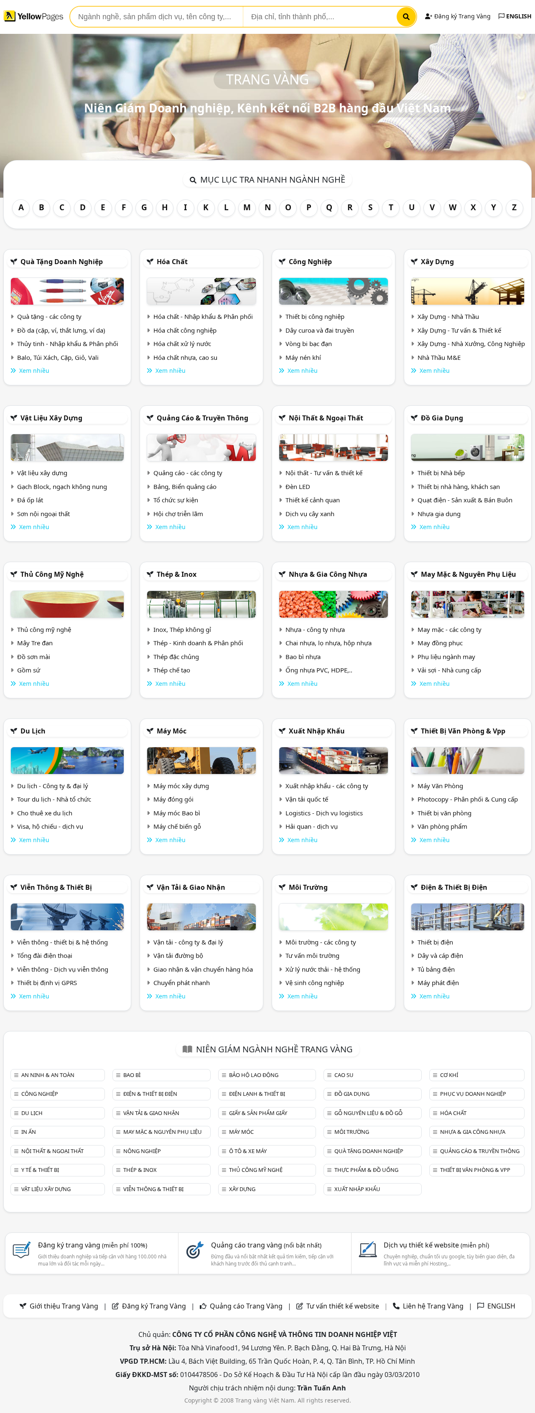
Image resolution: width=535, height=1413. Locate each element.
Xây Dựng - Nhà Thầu (448, 316)
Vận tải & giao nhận (191, 887)
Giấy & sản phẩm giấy (258, 1113)
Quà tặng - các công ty (49, 316)
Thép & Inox (176, 574)
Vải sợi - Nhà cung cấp (449, 670)
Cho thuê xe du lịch (44, 813)
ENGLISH (518, 16)
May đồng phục (440, 643)
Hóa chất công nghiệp (185, 330)
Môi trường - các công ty (320, 942)
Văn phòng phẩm (442, 826)
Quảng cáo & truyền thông (202, 418)
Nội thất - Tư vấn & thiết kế (323, 472)
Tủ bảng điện (436, 969)
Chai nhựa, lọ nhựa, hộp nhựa (328, 643)
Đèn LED (297, 486)
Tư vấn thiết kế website (343, 1306)
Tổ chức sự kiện (175, 500)
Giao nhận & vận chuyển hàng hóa (203, 969)
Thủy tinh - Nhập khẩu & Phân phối (67, 343)
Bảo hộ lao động (253, 1075)
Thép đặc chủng (176, 656)
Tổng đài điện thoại (44, 955)
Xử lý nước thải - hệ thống (322, 969)
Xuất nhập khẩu (317, 731)
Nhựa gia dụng (439, 513)
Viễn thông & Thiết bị (56, 887)
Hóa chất (172, 261)
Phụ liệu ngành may (446, 656)
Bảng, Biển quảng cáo (185, 486)
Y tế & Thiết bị (40, 1170)
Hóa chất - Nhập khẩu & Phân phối (203, 316)
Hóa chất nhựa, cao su (185, 357)
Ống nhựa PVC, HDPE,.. (318, 670)
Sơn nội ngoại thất (43, 513)
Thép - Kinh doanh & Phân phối (198, 643)
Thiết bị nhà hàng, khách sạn (459, 486)
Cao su (344, 1075)
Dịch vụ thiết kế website (436, 1245)
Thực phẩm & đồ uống (366, 1170)
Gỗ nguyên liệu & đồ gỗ (368, 1113)
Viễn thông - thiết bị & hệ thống (62, 942)
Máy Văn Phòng (440, 786)
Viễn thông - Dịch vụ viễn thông (62, 969)
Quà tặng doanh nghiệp (61, 261)
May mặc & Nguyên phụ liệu (468, 574)
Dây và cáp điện (440, 955)
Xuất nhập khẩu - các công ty (326, 786)
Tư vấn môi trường (312, 955)
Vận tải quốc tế (306, 799)
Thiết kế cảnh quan (312, 500)
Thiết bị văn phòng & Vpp (463, 731)
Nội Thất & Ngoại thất (326, 418)
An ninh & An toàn (47, 1075)
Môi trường (308, 887)
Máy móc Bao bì (176, 813)
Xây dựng (437, 261)
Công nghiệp (310, 261)
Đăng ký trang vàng (92, 1245)
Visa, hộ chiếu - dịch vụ (50, 826)
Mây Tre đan (35, 643)
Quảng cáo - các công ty (187, 472)
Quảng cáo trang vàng (266, 1245)
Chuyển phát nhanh (181, 982)
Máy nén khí (303, 357)
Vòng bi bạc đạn (308, 343)
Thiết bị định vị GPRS (47, 982)
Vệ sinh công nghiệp (314, 982)
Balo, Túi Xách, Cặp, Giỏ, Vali (58, 357)
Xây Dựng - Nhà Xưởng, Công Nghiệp (471, 343)
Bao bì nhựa (303, 656)
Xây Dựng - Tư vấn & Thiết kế (459, 330)
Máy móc (171, 731)
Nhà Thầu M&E (439, 357)
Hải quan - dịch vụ (311, 826)
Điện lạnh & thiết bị (257, 1093)
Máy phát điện (438, 982)
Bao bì (131, 1075)
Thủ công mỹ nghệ (52, 574)
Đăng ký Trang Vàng (462, 16)
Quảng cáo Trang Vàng (246, 1306)
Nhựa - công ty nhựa (315, 629)
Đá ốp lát (30, 500)
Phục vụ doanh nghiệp (473, 1093)
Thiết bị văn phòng (444, 813)
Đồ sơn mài (33, 656)
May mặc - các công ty (450, 629)
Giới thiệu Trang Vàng (64, 1306)
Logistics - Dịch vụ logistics (324, 813)
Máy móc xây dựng (181, 786)
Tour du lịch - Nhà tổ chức (54, 799)
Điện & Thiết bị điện (454, 887)
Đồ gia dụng (442, 418)
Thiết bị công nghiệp (314, 316)
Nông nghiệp (142, 1151)
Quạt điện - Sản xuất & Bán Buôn (465, 500)
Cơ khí (449, 1075)
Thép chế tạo (171, 670)
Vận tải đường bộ (178, 955)
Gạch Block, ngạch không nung (62, 486)
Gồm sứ (28, 670)
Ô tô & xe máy (248, 1151)
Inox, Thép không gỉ (182, 629)
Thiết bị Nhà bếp (441, 472)
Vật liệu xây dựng (51, 418)
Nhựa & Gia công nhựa (328, 574)
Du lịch (33, 731)
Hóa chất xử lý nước (182, 343)
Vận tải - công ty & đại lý (188, 942)
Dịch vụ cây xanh (309, 513)
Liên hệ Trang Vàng (433, 1306)
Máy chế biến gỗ (177, 826)
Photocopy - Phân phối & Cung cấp (468, 799)
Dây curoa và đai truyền (319, 330)
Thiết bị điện (435, 942)
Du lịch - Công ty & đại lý (52, 786)
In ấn (28, 1131)
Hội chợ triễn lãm (178, 513)
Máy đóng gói (173, 799)
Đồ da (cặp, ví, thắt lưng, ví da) (61, 330)
